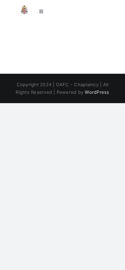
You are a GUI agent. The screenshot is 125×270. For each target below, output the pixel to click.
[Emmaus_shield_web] (24, 7)
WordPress (97, 92)
